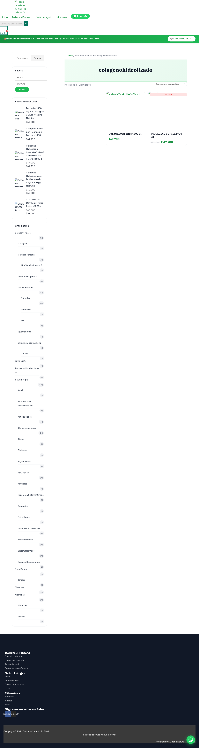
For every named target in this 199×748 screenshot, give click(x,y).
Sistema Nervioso (26, 550)
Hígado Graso (24, 461)
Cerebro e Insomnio (27, 428)
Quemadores (24, 331)
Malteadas (26, 309)
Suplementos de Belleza (29, 342)
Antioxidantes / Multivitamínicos (26, 403)
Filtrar (22, 89)
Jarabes (21, 579)
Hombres (22, 605)
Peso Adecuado (25, 287)
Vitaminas (20, 594)
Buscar (37, 58)
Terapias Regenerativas (29, 562)
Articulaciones (25, 416)
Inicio (5, 17)
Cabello (24, 353)
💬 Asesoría (80, 16)
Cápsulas (25, 298)
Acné (20, 390)
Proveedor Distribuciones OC (27, 370)
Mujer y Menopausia (27, 276)
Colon (21, 439)
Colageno (23, 243)
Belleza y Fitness (23, 232)
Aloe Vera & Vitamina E (31, 265)
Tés (22, 320)
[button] (22, 17)
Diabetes (22, 450)
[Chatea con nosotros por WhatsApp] (190, 739)
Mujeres (21, 616)
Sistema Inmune (25, 539)
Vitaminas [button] (62, 17)
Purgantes (23, 506)
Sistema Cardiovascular (29, 528)
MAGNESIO (23, 472)
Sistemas (19, 587)
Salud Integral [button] (43, 17)
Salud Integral (21, 379)
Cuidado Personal (26, 254)
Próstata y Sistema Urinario (31, 495)
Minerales (22, 483)
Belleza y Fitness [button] (21, 17)
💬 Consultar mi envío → (181, 39)
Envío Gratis (21, 361)
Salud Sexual (24, 517)
